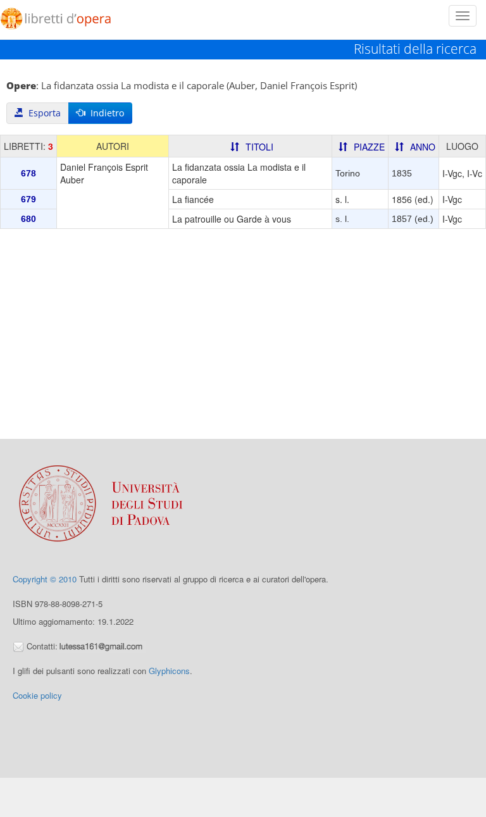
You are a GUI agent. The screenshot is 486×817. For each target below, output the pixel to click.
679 (28, 199)
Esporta (42, 113)
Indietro (104, 113)
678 (28, 173)
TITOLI (259, 146)
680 (28, 219)
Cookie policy (37, 695)
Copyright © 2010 (45, 579)
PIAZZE (369, 146)
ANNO (422, 146)
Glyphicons (169, 671)
